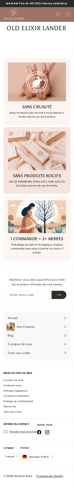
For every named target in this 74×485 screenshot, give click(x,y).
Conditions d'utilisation (16, 395)
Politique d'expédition (15, 390)
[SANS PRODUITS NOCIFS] (37, 150)
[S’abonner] (59, 295)
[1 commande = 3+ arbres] (37, 216)
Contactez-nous (12, 385)
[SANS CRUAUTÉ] (37, 82)
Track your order (12, 411)
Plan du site (9, 406)
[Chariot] (58, 14)
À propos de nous (13, 380)
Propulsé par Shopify (49, 476)
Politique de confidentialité (18, 401)
